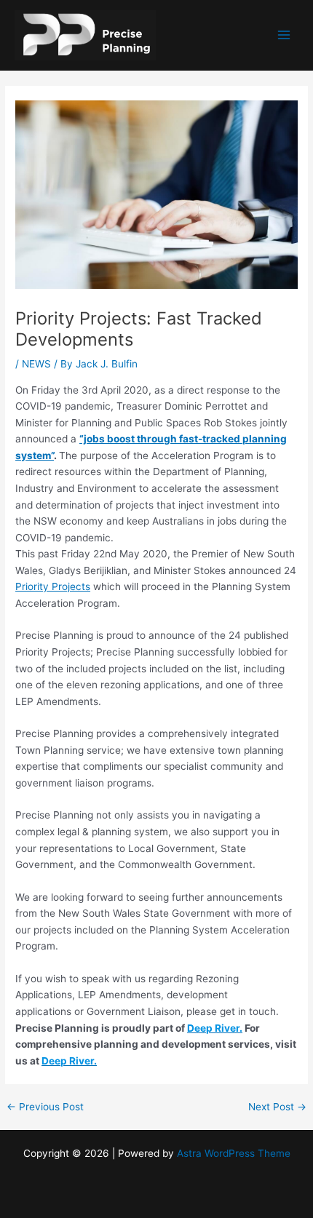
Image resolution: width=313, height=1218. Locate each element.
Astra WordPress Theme (233, 1153)
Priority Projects (52, 586)
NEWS (36, 364)
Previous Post (45, 1107)
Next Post (277, 1107)
